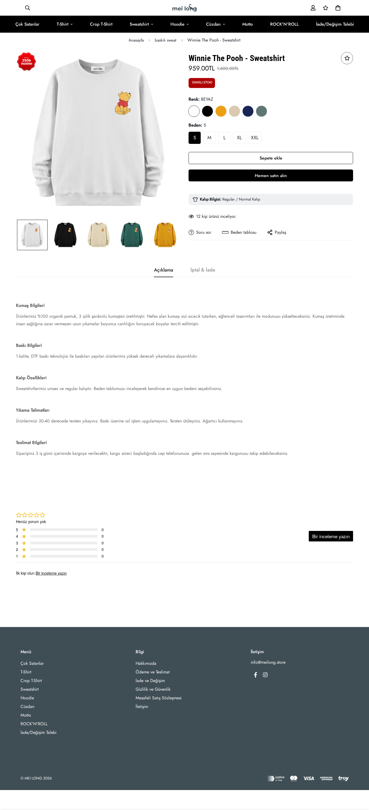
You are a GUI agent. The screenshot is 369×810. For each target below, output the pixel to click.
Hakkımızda (146, 663)
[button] (337, 8)
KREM (234, 111)
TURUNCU (221, 111)
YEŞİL (261, 111)
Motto (247, 24)
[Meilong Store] (184, 8)
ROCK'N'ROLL (284, 24)
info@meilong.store (268, 662)
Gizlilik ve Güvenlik (153, 689)
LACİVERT (248, 111)
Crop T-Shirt (101, 24)
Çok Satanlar (27, 24)
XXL (255, 137)
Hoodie (177, 24)
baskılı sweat (165, 40)
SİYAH (207, 111)
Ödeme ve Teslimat (153, 672)
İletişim (142, 706)
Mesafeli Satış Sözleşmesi (159, 698)
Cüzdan (213, 24)
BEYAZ (194, 111)
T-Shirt (62, 24)
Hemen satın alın (271, 175)
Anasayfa (136, 40)
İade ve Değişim (150, 680)
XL (239, 137)
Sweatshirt (139, 24)
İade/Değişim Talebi (335, 24)
